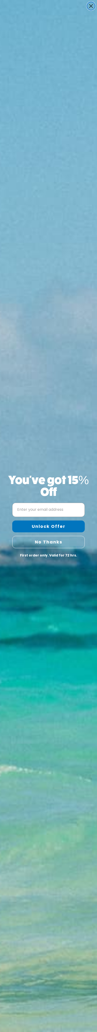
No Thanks (48, 542)
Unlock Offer (48, 526)
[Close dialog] (91, 6)
